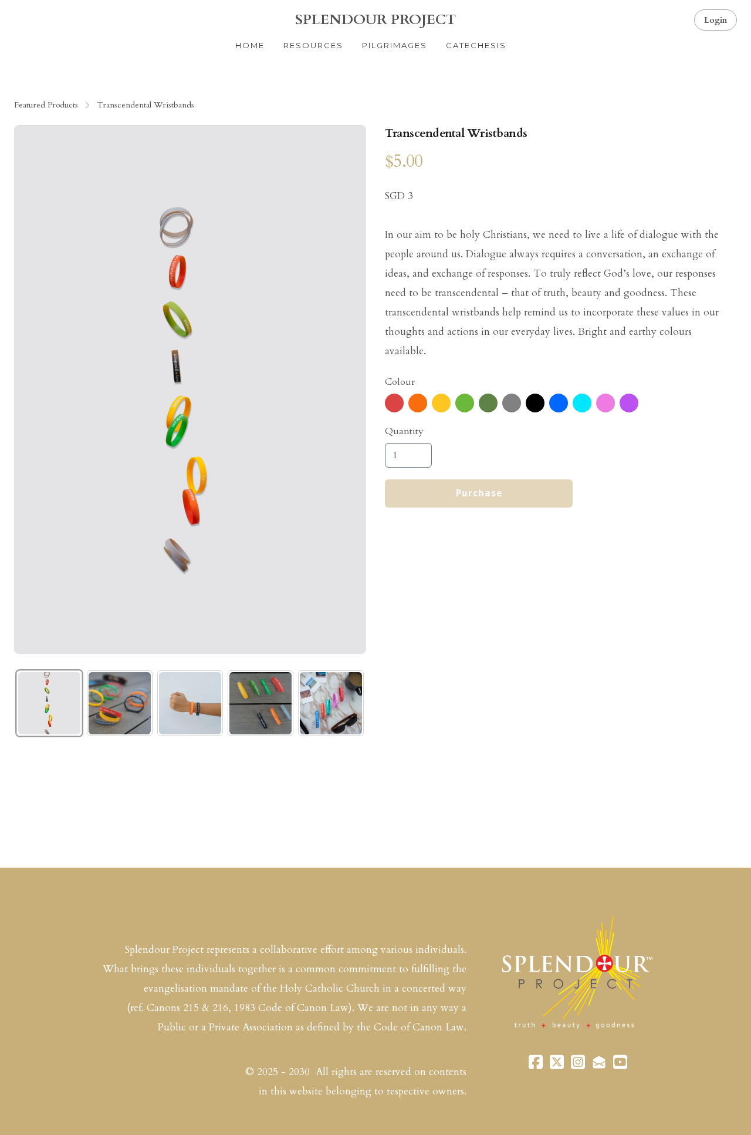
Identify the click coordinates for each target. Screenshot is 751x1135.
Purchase (479, 493)
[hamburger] (23, 18)
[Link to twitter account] (557, 1062)
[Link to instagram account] (578, 1062)
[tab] (49, 703)
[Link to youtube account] (620, 1062)
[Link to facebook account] (536, 1062)
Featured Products (46, 104)
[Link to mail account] (599, 1062)
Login (715, 20)
